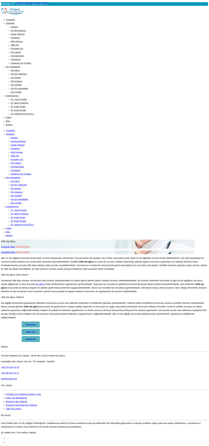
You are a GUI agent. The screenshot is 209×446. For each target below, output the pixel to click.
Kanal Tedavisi (18, 34)
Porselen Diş (17, 48)
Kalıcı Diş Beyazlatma (16, 398)
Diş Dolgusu (16, 81)
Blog (8, 121)
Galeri (9, 117)
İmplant (14, 27)
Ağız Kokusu (17, 41)
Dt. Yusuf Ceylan (19, 99)
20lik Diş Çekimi (13, 409)
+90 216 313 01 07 (10, 367)
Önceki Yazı (31, 324)
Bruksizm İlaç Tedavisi (16, 401)
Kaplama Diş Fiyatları (21, 63)
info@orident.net (9, 379)
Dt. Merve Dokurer (19, 103)
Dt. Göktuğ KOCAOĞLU (22, 114)
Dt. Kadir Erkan (18, 106)
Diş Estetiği (16, 85)
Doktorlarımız (12, 96)
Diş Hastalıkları (13, 67)
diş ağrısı (40, 284)
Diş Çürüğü (16, 92)
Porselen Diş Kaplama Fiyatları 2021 (23, 394)
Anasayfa (10, 19)
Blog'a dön (30, 332)
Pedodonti (15, 59)
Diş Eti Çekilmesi (19, 74)
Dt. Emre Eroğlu (18, 110)
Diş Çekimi (16, 52)
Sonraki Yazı (31, 339)
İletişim (9, 125)
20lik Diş (15, 45)
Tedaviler (10, 23)
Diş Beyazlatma (18, 30)
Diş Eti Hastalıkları (19, 88)
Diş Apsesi (16, 77)
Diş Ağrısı (15, 70)
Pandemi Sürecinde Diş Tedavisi (21, 405)
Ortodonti (15, 38)
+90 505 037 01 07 (10, 373)
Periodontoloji (17, 56)
